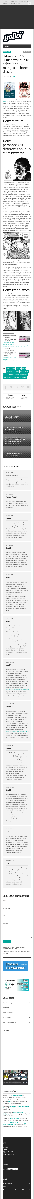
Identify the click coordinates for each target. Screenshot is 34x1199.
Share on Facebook (5, 387)
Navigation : (29, 3)
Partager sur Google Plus (17, 387)
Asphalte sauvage (7, 1003)
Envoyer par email (28, 387)
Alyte (9, 1101)
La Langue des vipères (16, 1095)
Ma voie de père (24, 371)
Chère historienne (7, 1012)
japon (17, 371)
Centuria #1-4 (6, 1007)
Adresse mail (7, 908)
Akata (13, 368)
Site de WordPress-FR (8, 1154)
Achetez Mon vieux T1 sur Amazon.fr (12, 361)
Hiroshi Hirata (10, 371)
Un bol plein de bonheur (20, 377)
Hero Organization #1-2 (9, 1022)
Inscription (5, 1147)
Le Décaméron (7, 1017)
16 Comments (27, 51)
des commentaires (9, 1153)
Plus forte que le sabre (21, 374)
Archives (5, 1169)
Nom (4, 900)
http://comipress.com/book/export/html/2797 (18, 689)
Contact (5, 1186)
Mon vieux (11, 374)
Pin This (22, 387)
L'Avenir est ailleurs (14, 1118)
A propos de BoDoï (8, 1183)
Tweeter (11, 387)
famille (24, 368)
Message (5, 923)
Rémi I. (14, 76)
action (8, 368)
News (9, 51)
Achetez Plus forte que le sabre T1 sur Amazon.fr (15, 346)
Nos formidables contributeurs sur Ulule (13, 1190)
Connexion (5, 1149)
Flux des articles (8, 1151)
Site (4, 916)
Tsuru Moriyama (7, 377)
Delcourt (18, 368)
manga (5, 374)
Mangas (5, 51)
